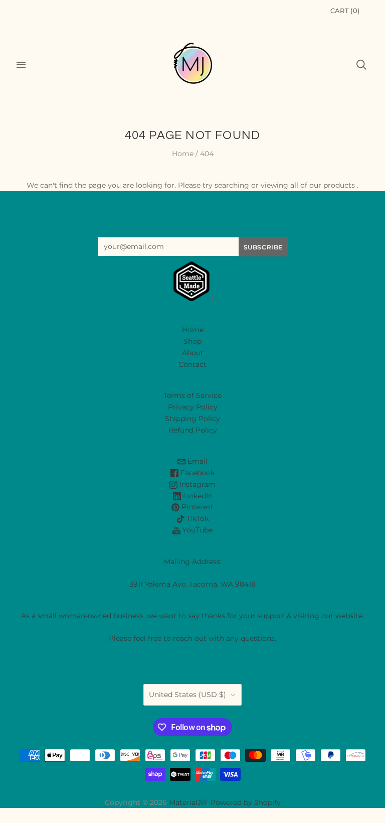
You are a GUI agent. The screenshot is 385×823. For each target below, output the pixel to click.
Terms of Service (192, 395)
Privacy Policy (193, 407)
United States (187, 694)
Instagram (196, 484)
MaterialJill (188, 802)
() (345, 11)
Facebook (196, 472)
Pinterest (196, 506)
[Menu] (21, 64)
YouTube (196, 529)
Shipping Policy (192, 418)
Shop (192, 341)
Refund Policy (192, 430)
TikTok (196, 518)
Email (196, 461)
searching (232, 185)
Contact (192, 364)
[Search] (361, 64)
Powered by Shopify (246, 802)
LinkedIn (197, 495)
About (193, 352)
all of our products (322, 185)
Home (183, 153)
